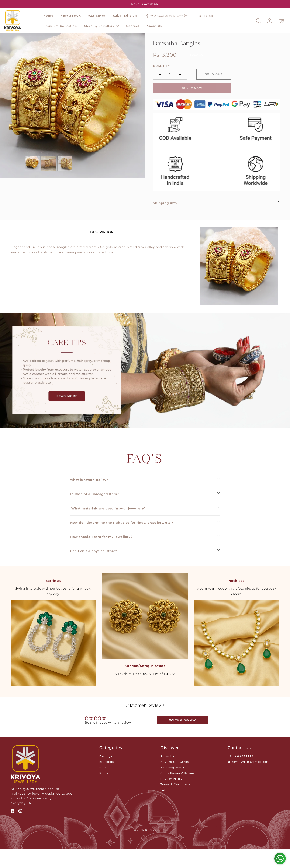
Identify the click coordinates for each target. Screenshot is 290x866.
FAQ (163, 790)
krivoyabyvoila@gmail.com (248, 761)
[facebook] (12, 811)
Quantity (161, 65)
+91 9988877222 (240, 756)
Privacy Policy (171, 778)
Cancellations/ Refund (177, 773)
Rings (103, 773)
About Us (167, 756)
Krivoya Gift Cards (174, 761)
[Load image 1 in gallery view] (32, 163)
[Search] (259, 21)
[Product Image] (72, 105)
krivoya (150, 829)
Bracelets (106, 761)
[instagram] (20, 811)
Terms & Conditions (175, 784)
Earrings (106, 756)
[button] (259, 21)
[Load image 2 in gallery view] (48, 163)
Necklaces (107, 767)
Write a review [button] (182, 720)
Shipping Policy (172, 767)
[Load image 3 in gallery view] (65, 163)
